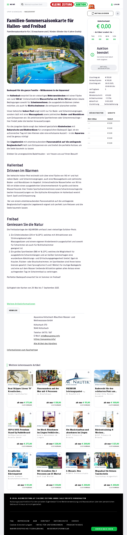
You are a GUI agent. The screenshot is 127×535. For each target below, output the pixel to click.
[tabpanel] (45, 329)
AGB (35, 521)
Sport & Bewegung (14, 12)
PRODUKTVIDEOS (75, 525)
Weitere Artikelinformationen (21, 304)
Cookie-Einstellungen (21, 525)
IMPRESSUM (23, 521)
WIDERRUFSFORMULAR (58, 529)
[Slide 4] (46, 79)
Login (116, 4)
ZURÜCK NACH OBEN (104, 529)
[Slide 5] (50, 79)
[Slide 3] (41, 79)
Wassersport (29, 12)
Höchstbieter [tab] (96, 113)
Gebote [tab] (111, 113)
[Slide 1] (32, 79)
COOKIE (75, 521)
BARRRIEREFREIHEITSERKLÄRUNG (27, 529)
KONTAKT (45, 521)
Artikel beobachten (104, 67)
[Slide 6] (54, 79)
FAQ (12, 521)
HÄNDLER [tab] (13, 310)
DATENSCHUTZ (61, 521)
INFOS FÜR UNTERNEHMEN (49, 525)
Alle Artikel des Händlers (45, 343)
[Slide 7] (59, 79)
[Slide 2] (37, 79)
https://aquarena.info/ (45, 339)
